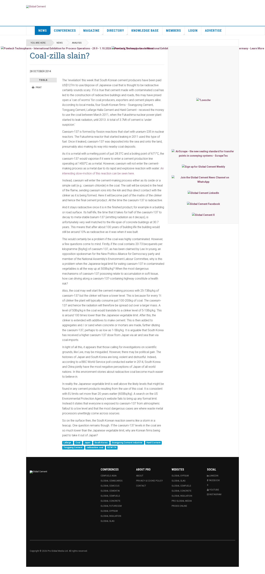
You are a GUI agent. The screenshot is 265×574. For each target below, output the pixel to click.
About (139, 475)
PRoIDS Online (179, 506)
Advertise (213, 30)
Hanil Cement (153, 442)
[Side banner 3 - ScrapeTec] (203, 153)
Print (38, 87)
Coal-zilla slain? (59, 55)
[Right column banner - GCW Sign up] (203, 166)
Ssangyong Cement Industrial (127, 442)
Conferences (65, 30)
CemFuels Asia (108, 475)
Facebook (214, 480)
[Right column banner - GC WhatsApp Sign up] (203, 179)
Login (193, 30)
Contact (141, 486)
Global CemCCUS (110, 486)
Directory (115, 30)
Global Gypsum (109, 511)
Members (173, 30)
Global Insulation (111, 516)
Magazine (91, 30)
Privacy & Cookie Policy (149, 481)
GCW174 (111, 447)
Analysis (76, 43)
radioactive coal (95, 447)
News (42, 30)
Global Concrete (110, 501)
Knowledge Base (145, 30)
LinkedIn (213, 475)
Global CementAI (110, 491)
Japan (87, 442)
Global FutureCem (111, 506)
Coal (78, 442)
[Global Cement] (36, 6)
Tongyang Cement (73, 447)
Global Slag (107, 521)
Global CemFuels (110, 496)
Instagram (215, 494)
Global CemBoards (111, 481)
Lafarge (67, 442)
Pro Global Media (182, 501)
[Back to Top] (3, 570)
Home (30, 30)
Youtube (214, 490)
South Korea (101, 442)
